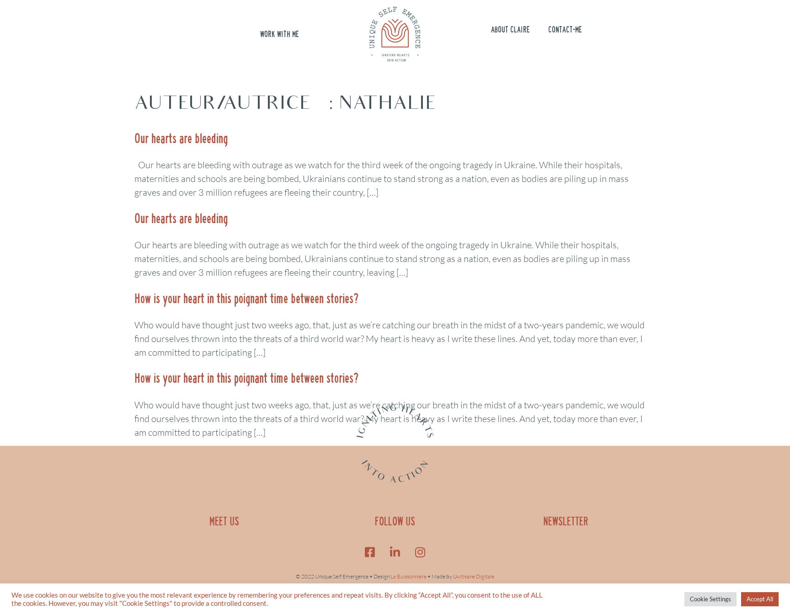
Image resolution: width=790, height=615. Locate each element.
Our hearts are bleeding (181, 138)
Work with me (279, 34)
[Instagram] (420, 551)
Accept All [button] (760, 599)
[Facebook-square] (369, 551)
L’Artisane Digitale (473, 576)
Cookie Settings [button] (710, 599)
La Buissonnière (408, 576)
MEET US (224, 521)
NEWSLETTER (565, 521)
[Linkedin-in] (395, 551)
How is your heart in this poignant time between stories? (246, 298)
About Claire (510, 30)
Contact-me (565, 30)
